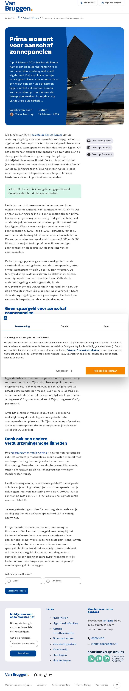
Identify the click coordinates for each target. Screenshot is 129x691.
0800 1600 (89, 3)
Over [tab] (106, 326)
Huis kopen (60, 655)
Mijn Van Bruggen (113, 3)
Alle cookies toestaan (105, 370)
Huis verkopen (62, 660)
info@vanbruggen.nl (104, 644)
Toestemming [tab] (22, 326)
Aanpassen (62, 370)
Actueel (26, 18)
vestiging (108, 620)
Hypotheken (60, 617)
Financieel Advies (63, 638)
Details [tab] (64, 326)
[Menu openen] (122, 10)
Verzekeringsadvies (64, 644)
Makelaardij (60, 649)
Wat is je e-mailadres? (20, 638)
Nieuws (35, 18)
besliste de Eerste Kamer (46, 135)
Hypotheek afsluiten (65, 623)
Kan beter (56, 581)
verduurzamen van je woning (29, 452)
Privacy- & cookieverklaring (83, 350)
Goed (16, 581)
